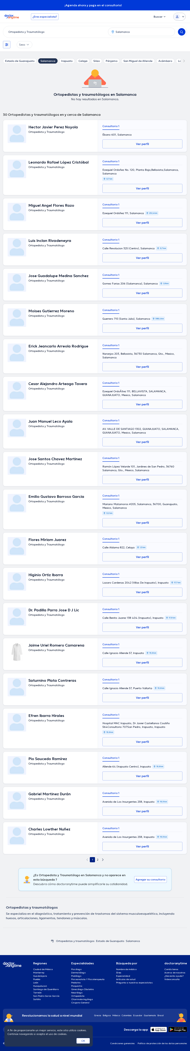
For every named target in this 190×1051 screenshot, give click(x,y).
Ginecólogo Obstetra (82, 989)
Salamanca (47, 61)
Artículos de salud (125, 979)
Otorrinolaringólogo (82, 999)
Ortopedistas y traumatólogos (75, 941)
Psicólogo (76, 969)
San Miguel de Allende (138, 61)
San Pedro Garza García (46, 996)
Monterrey (38, 972)
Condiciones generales (122, 1043)
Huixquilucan (40, 986)
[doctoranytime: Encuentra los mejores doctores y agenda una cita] (52, 941)
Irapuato (67, 61)
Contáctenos (171, 969)
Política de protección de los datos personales (162, 1043)
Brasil (161, 1015)
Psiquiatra (76, 986)
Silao (96, 61)
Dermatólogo (78, 972)
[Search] (181, 32)
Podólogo (76, 976)
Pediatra (76, 982)
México (116, 1015)
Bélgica (107, 1015)
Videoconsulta (172, 979)
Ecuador (137, 1015)
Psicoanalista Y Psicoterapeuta (88, 979)
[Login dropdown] (179, 17)
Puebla (36, 979)
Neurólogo (76, 992)
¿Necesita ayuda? (174, 976)
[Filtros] (6, 44)
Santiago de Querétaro (46, 989)
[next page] (102, 859)
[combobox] (55, 32)
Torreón (37, 992)
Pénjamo (111, 61)
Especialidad (123, 976)
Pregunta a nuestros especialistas (134, 982)
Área (118, 972)
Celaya (82, 61)
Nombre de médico (126, 969)
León (35, 982)
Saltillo (37, 999)
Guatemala (150, 1015)
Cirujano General (80, 1002)
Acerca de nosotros (174, 972)
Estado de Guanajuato (20, 61)
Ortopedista (78, 996)
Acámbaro (165, 61)
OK (83, 1040)
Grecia (97, 1015)
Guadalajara (40, 976)
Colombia (127, 1015)
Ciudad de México (43, 969)
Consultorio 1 (110, 126)
